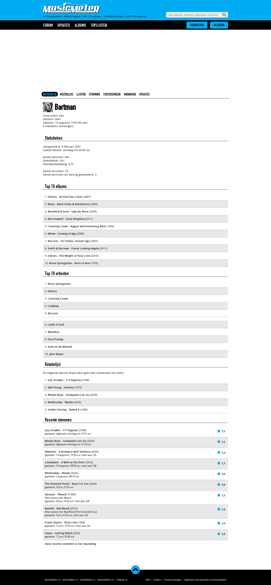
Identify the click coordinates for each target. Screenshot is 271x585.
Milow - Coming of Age (62, 233)
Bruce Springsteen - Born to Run (69, 263)
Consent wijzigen (172, 579)
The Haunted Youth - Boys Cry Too (66, 483)
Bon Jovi (53, 313)
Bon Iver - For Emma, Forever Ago (69, 241)
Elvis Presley (55, 339)
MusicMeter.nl (70, 579)
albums (80, 25)
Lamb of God (56, 324)
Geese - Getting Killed (58, 533)
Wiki (148, 579)
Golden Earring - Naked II (63, 409)
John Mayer (56, 354)
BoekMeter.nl (87, 579)
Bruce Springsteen (59, 283)
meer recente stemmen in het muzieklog (70, 544)
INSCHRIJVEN (197, 25)
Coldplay (53, 306)
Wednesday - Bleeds (60, 402)
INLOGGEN (219, 25)
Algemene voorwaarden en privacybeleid (205, 579)
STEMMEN (94, 94)
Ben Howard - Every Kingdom (66, 219)
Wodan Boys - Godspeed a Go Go (68, 395)
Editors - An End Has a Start (65, 196)
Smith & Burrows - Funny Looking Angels (73, 248)
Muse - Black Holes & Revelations (69, 204)
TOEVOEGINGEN (112, 94)
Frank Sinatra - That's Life (61, 522)
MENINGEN (130, 94)
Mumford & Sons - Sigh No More (68, 211)
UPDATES (144, 94)
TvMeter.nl (121, 579)
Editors (52, 291)
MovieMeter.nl (52, 579)
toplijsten (99, 25)
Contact (157, 579)
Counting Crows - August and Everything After (77, 226)
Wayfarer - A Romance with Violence (67, 451)
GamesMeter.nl (105, 579)
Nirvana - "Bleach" (56, 494)
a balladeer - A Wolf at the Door (65, 462)
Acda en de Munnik (60, 346)
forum (48, 25)
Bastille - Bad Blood (57, 508)
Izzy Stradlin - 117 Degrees (64, 380)
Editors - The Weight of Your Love (69, 255)
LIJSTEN (81, 94)
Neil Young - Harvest (61, 387)
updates (64, 25)
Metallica (53, 332)
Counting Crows (58, 298)
